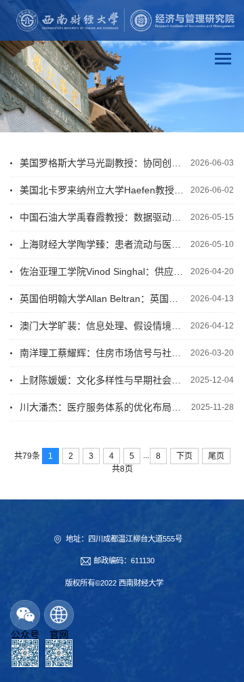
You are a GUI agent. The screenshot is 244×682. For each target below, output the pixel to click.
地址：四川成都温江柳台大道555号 (124, 539)
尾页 (216, 456)
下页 (184, 456)
